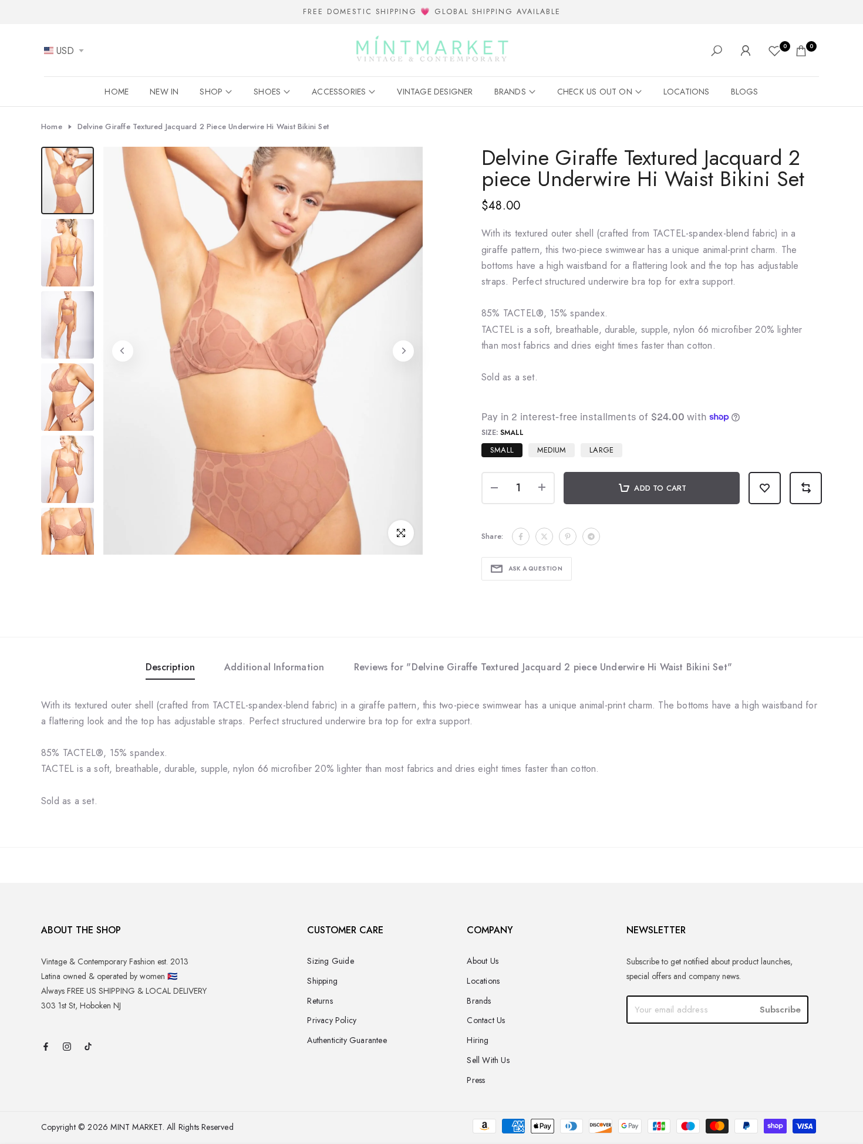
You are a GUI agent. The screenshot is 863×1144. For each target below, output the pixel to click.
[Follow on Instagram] (67, 1047)
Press (476, 1080)
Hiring (477, 1040)
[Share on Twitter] (544, 536)
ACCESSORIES (339, 91)
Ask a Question (535, 568)
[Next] (403, 351)
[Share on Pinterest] (568, 536)
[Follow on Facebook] (45, 1047)
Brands (479, 1001)
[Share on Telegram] (591, 536)
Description (170, 667)
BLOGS (745, 91)
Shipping (322, 981)
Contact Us (486, 1020)
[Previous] (122, 351)
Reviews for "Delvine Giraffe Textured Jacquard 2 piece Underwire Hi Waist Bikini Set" (543, 667)
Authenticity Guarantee (346, 1040)
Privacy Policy (331, 1020)
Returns (319, 1001)
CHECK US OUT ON (594, 91)
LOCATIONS (686, 91)
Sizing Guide (330, 961)
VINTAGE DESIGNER (435, 91)
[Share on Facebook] (521, 536)
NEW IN (164, 91)
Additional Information (274, 667)
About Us (482, 961)
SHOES (267, 91)
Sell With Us (488, 1060)
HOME (116, 91)
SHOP (211, 91)
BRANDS (510, 91)
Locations (483, 981)
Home (51, 127)
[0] (774, 51)
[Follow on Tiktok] (88, 1047)
